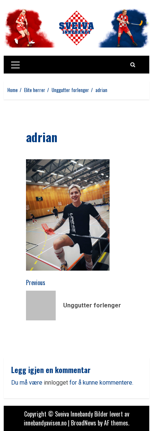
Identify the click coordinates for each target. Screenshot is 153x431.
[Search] (132, 65)
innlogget (56, 382)
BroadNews (83, 422)
